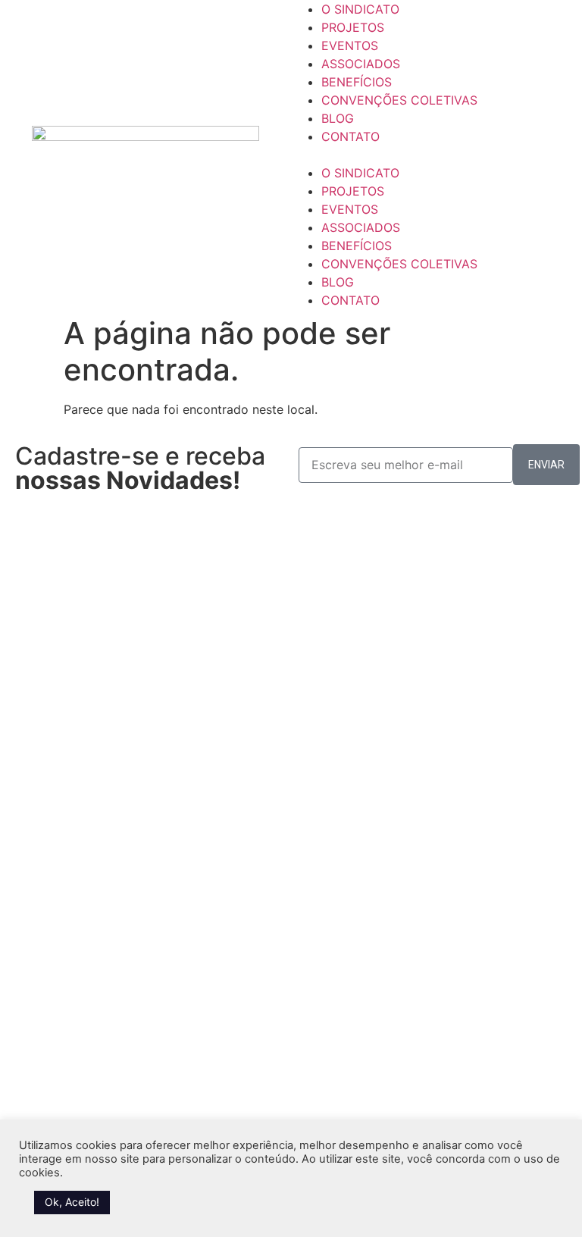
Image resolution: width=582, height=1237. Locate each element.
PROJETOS (352, 27)
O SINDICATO (360, 9)
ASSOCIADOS (360, 63)
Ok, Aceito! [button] (72, 1201)
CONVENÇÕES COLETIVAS (399, 100)
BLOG (337, 118)
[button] (436, 155)
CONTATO (350, 136)
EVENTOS (349, 45)
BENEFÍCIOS (356, 81)
